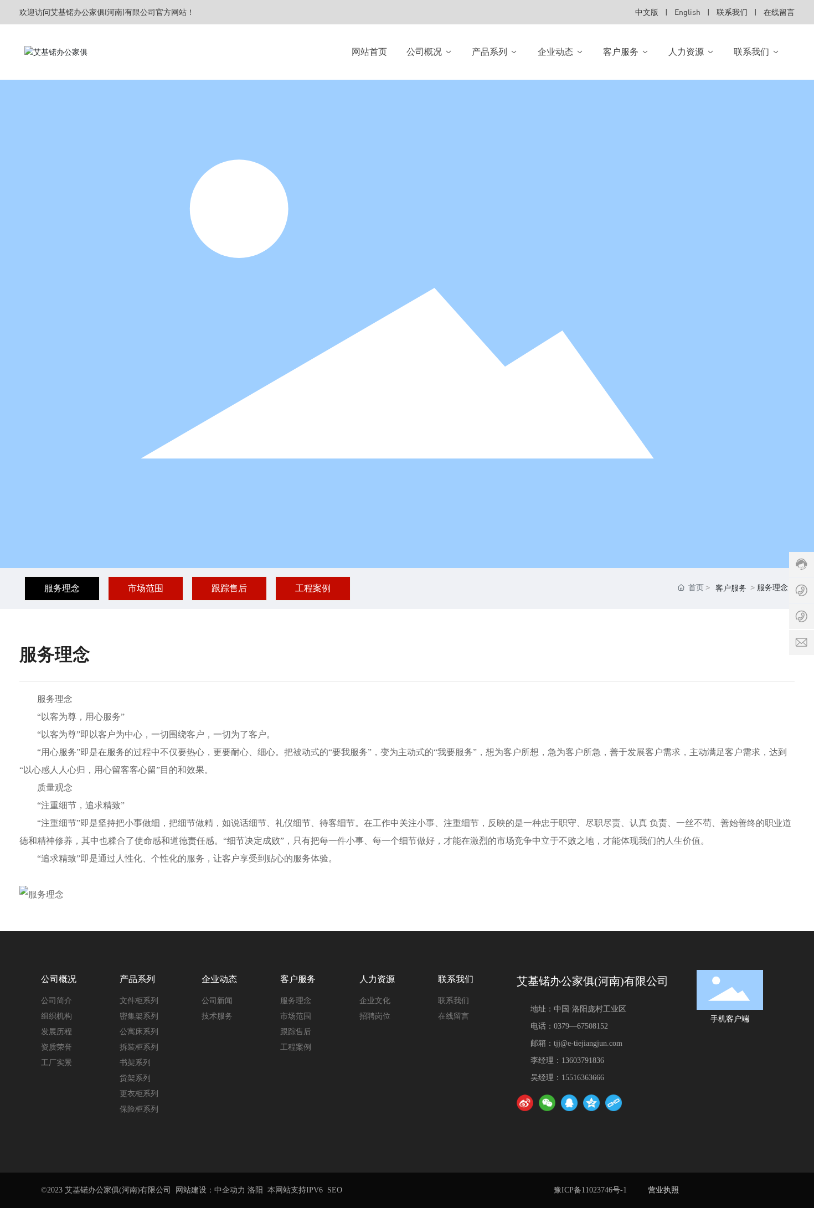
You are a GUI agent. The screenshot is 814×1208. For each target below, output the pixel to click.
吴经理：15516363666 (567, 1077)
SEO (334, 1190)
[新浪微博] (525, 1103)
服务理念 (62, 587)
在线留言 (779, 12)
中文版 (646, 12)
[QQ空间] (591, 1103)
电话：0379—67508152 (569, 1026)
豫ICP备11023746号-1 (590, 1190)
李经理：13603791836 (567, 1060)
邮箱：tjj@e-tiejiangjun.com (576, 1043)
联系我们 (732, 12)
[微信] (547, 1103)
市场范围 (145, 587)
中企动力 (229, 1190)
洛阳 (255, 1190)
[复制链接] (613, 1103)
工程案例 (313, 587)
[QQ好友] (569, 1103)
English (687, 12)
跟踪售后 (229, 587)
